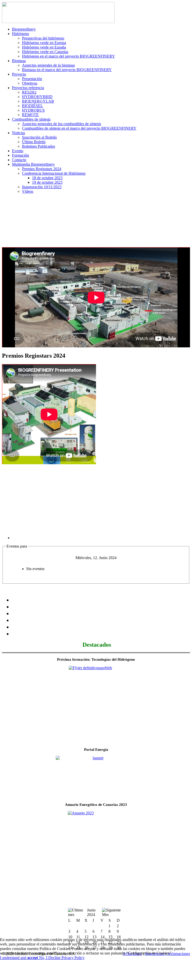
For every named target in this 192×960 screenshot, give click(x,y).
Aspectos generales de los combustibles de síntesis (61, 124)
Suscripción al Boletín (39, 137)
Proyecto (19, 74)
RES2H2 (29, 92)
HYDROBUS (33, 110)
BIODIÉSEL (32, 106)
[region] (96, 222)
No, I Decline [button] (50, 957)
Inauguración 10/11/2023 (42, 187)
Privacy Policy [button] (73, 957)
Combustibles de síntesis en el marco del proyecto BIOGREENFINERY (79, 128)
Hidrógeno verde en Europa (44, 43)
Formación (20, 155)
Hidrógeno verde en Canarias (45, 52)
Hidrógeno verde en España (44, 47)
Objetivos (29, 83)
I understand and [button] (19, 957)
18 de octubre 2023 (47, 178)
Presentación (32, 79)
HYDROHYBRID (37, 97)
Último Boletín (34, 142)
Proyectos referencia (28, 88)
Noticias (18, 133)
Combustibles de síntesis (31, 119)
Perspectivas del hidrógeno (43, 38)
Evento (17, 151)
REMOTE (30, 115)
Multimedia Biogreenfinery (33, 164)
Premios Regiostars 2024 (41, 169)
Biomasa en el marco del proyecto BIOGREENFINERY (67, 70)
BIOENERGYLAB (38, 101)
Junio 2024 (91, 912)
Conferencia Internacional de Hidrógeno (54, 173)
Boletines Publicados (38, 146)
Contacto (19, 160)
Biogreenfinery (24, 29)
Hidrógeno (20, 34)
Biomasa (19, 61)
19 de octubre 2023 (47, 182)
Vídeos (27, 191)
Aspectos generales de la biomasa (48, 65)
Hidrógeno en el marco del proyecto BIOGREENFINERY (68, 56)
